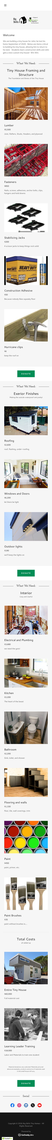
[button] (5, 5)
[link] (26, 20)
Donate (26, 374)
